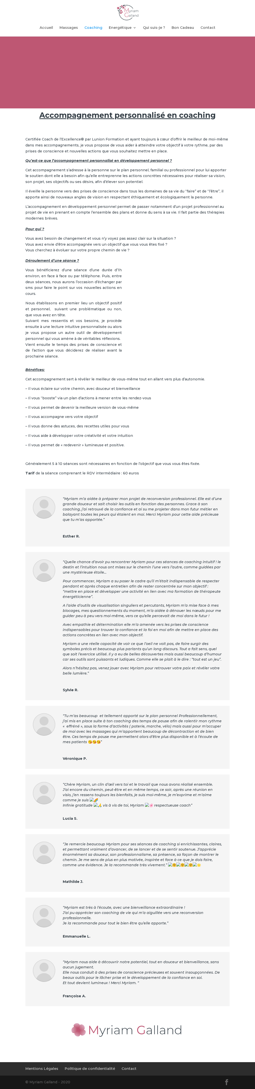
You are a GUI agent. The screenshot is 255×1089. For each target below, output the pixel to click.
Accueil (46, 28)
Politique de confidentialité (90, 1068)
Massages (69, 28)
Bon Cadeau (183, 28)
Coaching (93, 28)
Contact (207, 28)
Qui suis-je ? (154, 28)
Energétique (120, 28)
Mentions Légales (41, 1068)
